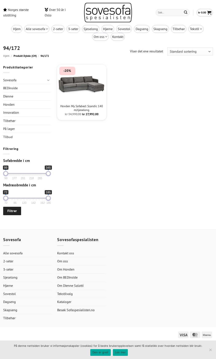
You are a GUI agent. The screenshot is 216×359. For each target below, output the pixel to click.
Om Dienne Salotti (70, 285)
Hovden (9, 104)
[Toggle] (48, 80)
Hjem (17, 29)
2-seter (58, 29)
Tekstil (194, 29)
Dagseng (142, 29)
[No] (210, 351)
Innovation (11, 112)
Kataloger (64, 302)
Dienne (8, 96)
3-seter (73, 29)
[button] (205, 12)
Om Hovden (65, 269)
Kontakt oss (65, 253)
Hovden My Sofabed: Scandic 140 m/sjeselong (81, 108)
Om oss (99, 37)
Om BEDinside (67, 277)
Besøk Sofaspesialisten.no (76, 310)
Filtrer (12, 211)
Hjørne (108, 29)
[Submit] (185, 12)
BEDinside (10, 88)
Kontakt (117, 37)
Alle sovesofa (35, 29)
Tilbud (8, 137)
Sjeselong (91, 29)
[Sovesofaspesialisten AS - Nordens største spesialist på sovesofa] (108, 12)
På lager (9, 129)
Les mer (120, 352)
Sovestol (124, 29)
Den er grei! (100, 352)
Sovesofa (9, 80)
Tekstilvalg (65, 294)
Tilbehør (179, 29)
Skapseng (160, 29)
